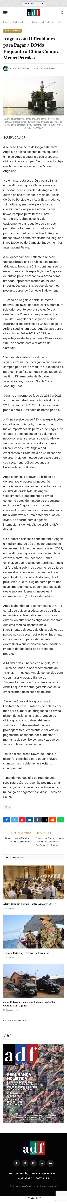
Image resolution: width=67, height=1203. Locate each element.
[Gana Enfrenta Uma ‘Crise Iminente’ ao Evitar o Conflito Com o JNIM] (33, 981)
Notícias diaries (12, 31)
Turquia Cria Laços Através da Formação (26, 953)
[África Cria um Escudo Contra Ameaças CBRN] (33, 882)
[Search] (62, 12)
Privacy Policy (34, 1198)
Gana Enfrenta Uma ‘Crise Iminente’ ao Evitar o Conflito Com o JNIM (30, 1003)
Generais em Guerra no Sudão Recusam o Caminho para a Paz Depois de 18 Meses (50, 841)
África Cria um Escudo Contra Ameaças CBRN (29, 904)
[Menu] (5, 12)
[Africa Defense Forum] (33, 12)
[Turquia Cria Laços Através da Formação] (33, 931)
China (7, 807)
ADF (15, 68)
